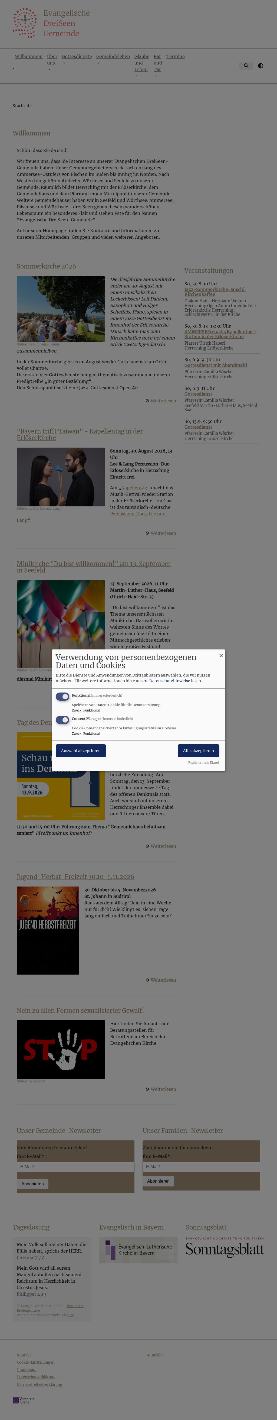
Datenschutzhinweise (169, 680)
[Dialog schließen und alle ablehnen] (221, 652)
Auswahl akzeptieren (81, 750)
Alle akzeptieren (198, 750)
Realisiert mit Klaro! (203, 763)
